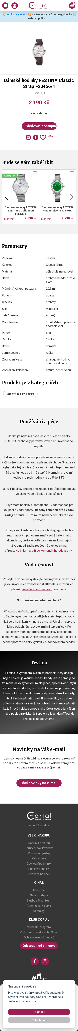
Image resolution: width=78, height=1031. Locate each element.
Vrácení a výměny (39, 853)
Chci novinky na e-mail (39, 783)
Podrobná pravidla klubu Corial (39, 932)
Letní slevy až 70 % (17, 14)
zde (33, 1001)
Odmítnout (39, 1020)
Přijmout (39, 1011)
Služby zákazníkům (39, 900)
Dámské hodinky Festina (20, 393)
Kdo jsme (39, 890)
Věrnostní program (39, 927)
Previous (6, 197)
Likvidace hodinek (39, 874)
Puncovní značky (39, 868)
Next (71, 197)
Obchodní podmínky (39, 863)
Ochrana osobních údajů (39, 937)
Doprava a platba (39, 842)
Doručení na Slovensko (39, 848)
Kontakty (39, 910)
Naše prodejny (39, 895)
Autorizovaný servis (39, 905)
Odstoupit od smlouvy (39, 946)
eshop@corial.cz (39, 825)
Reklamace (39, 858)
